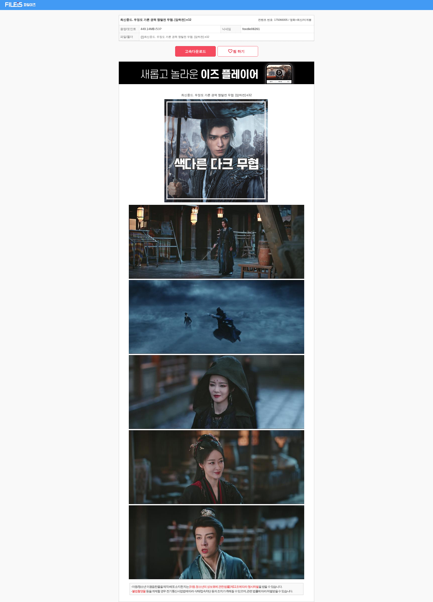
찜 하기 (238, 51)
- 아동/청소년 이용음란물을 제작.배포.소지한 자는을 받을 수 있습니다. (206, 586)
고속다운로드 (195, 51)
